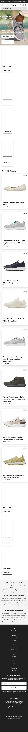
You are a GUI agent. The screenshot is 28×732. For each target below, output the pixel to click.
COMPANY (14, 661)
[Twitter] (12, 706)
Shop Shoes (7, 101)
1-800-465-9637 (14, 630)
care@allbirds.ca (14, 633)
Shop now (25, 1)
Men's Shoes (14, 647)
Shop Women (7, 66)
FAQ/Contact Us (14, 637)
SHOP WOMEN (7, 36)
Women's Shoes (14, 649)
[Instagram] (9, 707)
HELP (14, 628)
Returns (14, 635)
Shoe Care (14, 670)
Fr (21, 5)
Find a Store (14, 640)
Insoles (14, 654)
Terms (15, 692)
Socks (14, 651)
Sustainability (14, 668)
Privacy (12, 718)
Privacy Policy (23, 691)
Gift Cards (14, 656)
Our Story (14, 663)
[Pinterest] (19, 706)
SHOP (14, 644)
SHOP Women (7, 537)
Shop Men (7, 70)
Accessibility (17, 718)
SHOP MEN (7, 42)
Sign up (14, 687)
